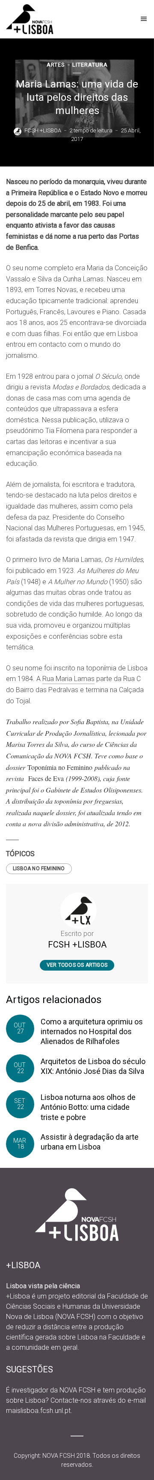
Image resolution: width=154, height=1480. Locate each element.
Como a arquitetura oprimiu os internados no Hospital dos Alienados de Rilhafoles (92, 1031)
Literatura (90, 64)
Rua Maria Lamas (68, 679)
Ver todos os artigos (77, 965)
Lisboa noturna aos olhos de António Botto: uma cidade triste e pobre (88, 1107)
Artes (56, 64)
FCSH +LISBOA (42, 130)
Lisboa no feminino (39, 869)
